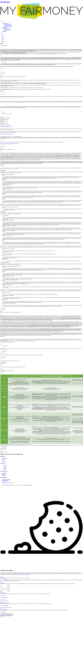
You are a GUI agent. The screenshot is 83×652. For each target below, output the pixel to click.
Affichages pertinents (3, 609)
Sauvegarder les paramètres (9, 614)
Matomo (8, 585)
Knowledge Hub (5, 23)
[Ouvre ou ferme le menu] (1, 21)
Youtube (4, 595)
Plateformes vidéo (3, 592)
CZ (2, 36)
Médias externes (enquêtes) (4, 602)
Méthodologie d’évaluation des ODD (6, 126)
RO (2, 39)
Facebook (5, 465)
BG (2, 40)
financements (28, 485)
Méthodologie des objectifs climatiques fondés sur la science (9, 143)
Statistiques (2, 582)
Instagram (5, 466)
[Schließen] (1, 373)
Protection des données (4, 615)
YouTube (4, 469)
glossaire (61, 66)
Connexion (4, 31)
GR (2, 37)
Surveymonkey (5, 605)
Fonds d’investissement (7, 29)
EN (2, 35)
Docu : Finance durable (7, 25)
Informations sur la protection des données (23, 574)
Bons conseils (4, 30)
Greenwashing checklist (7, 26)
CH (2, 38)
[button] (41, 52)
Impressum (9, 615)
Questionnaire (4, 27)
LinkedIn (4, 468)
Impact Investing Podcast (8, 24)
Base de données (5, 28)
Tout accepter (3, 614)
